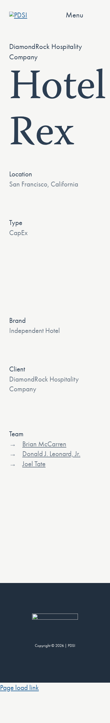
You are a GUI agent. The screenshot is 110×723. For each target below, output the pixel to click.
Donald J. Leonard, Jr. (51, 453)
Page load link (19, 687)
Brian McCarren (44, 443)
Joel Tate (34, 463)
